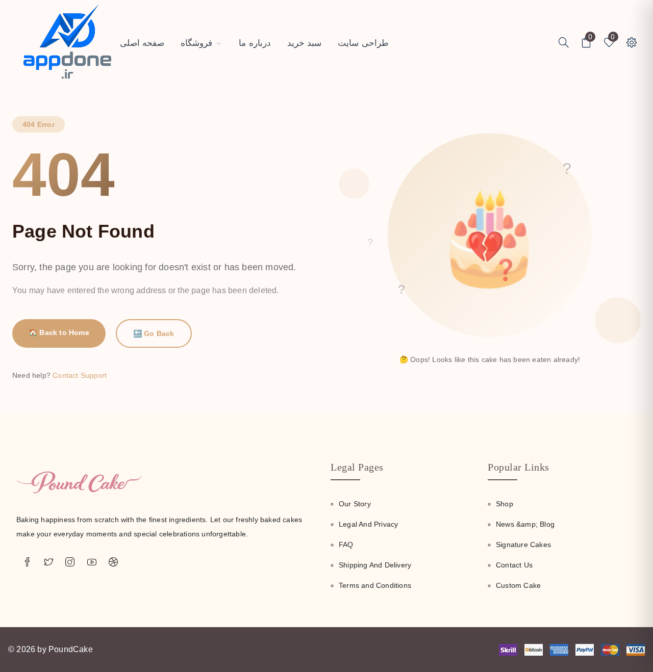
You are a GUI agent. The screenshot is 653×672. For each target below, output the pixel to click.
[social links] (27, 562)
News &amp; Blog (525, 524)
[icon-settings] (564, 43)
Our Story (355, 504)
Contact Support (80, 375)
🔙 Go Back (153, 333)
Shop (504, 504)
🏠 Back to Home (59, 332)
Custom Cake (518, 585)
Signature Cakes (523, 544)
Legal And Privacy (368, 524)
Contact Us (514, 565)
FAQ (346, 544)
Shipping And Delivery (375, 565)
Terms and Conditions (375, 585)
